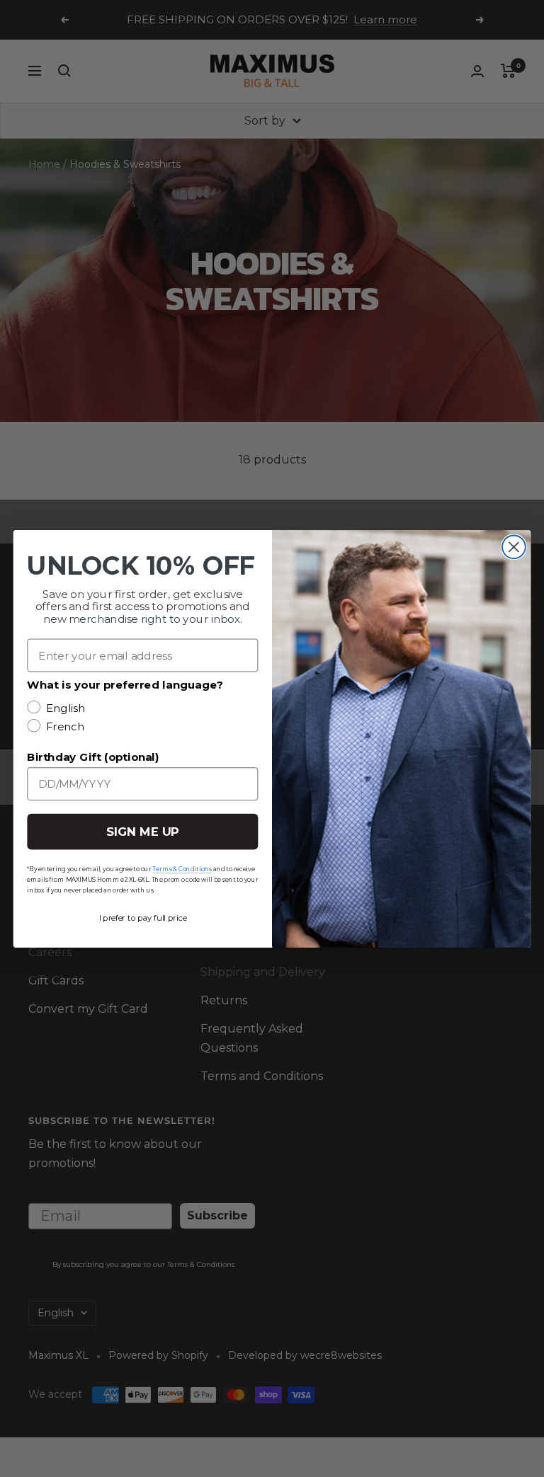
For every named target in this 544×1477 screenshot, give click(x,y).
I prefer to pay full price (143, 917)
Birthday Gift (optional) (93, 756)
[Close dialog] (514, 546)
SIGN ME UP (142, 831)
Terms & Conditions (181, 868)
